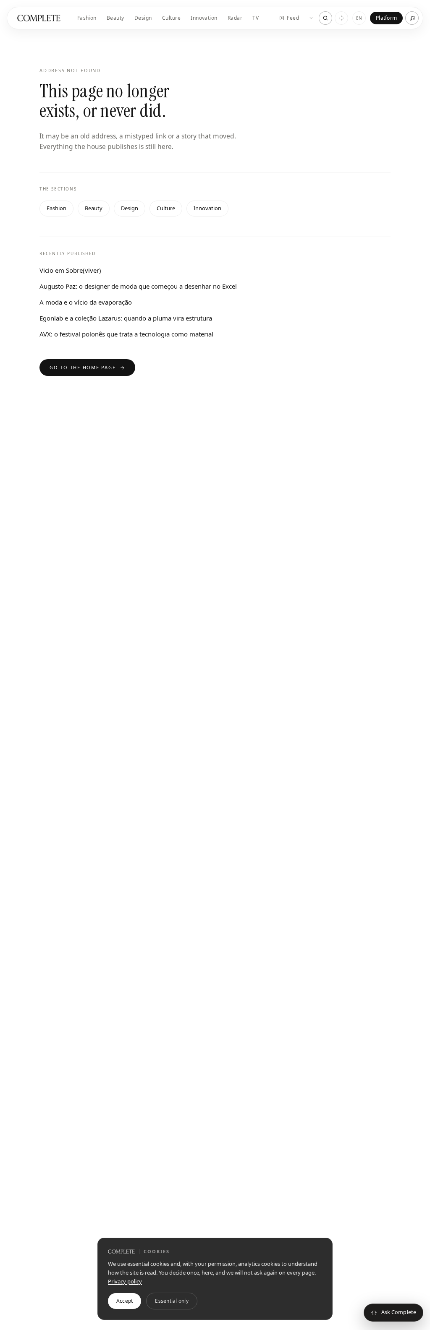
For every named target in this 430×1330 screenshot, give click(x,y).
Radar (235, 17)
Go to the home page (82, 367)
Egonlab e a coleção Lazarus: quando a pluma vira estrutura (125, 318)
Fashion (87, 17)
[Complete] (38, 18)
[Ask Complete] (341, 18)
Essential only (171, 1300)
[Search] (325, 18)
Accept (124, 1300)
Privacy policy (125, 1281)
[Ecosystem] (311, 18)
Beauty (115, 17)
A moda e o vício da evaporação (85, 302)
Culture (171, 17)
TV (255, 17)
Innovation (204, 17)
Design (143, 17)
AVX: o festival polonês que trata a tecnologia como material (126, 334)
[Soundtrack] (412, 18)
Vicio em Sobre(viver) (70, 270)
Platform (386, 17)
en (359, 18)
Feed (293, 17)
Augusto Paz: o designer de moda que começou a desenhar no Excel (138, 286)
